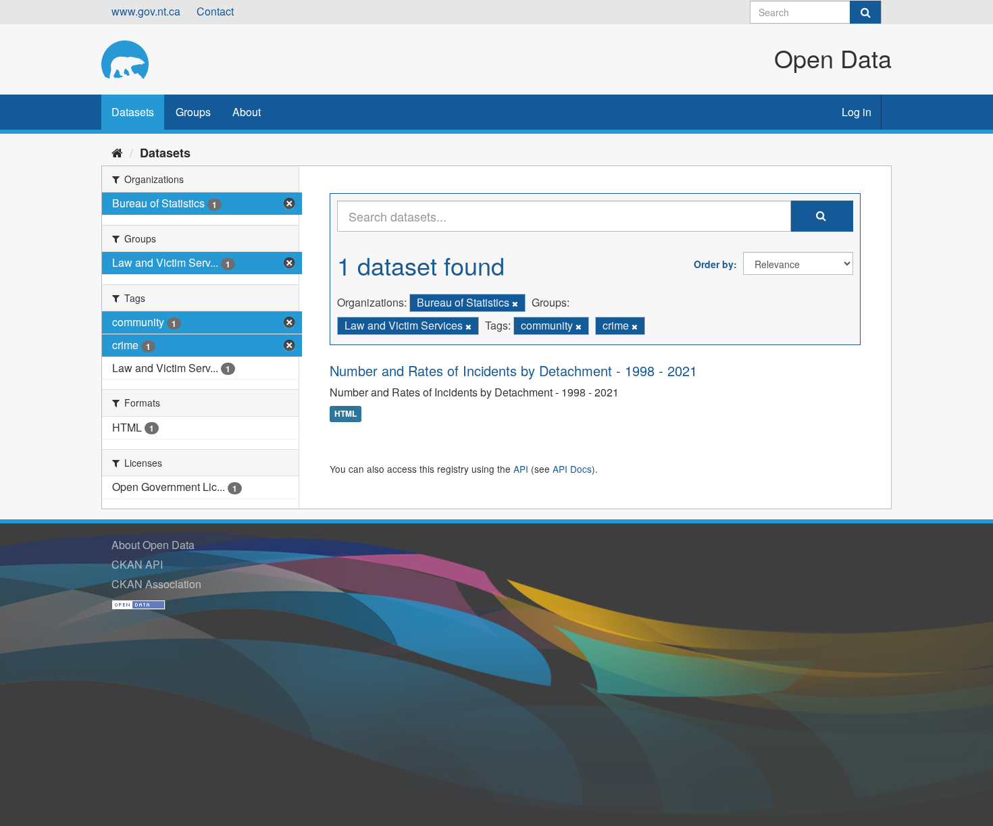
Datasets (132, 112)
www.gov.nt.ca (145, 11)
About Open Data (153, 544)
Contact (215, 11)
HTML (345, 414)
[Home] (117, 152)
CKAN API (137, 564)
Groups (193, 112)
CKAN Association (156, 584)
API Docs (572, 468)
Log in (856, 112)
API (520, 468)
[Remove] (515, 303)
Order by (714, 264)
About (246, 112)
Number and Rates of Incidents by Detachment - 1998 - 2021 (513, 370)
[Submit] (865, 12)
